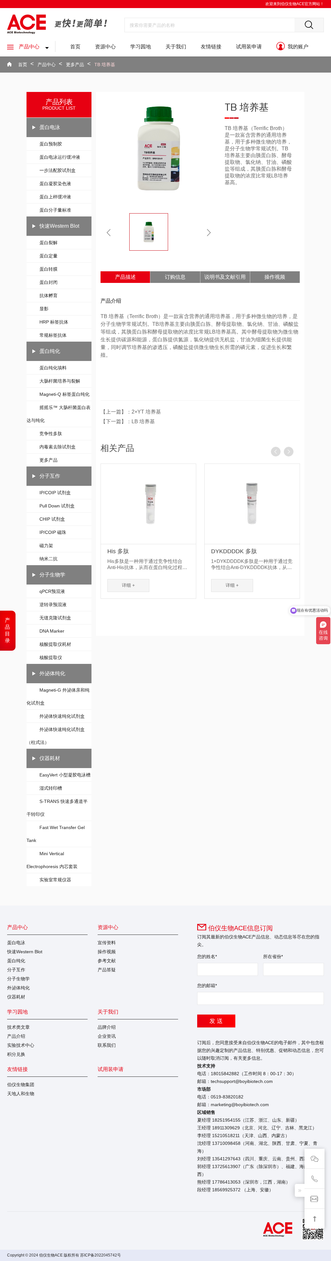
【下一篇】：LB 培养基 (128, 421)
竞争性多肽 (50, 433)
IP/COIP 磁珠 (52, 532)
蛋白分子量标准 (55, 210)
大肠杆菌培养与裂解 (59, 381)
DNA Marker (51, 631)
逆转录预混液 (53, 604)
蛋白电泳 (49, 127)
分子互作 (49, 476)
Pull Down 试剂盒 (57, 505)
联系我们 (107, 1045)
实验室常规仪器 (55, 879)
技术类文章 (18, 1027)
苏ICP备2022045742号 (100, 1255)
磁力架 (46, 545)
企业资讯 (107, 1036)
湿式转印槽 (50, 788)
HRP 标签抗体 (53, 322)
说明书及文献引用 (225, 277)
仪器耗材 (49, 758)
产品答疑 (107, 969)
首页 (75, 46)
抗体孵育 (48, 295)
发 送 (216, 1021)
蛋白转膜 (48, 269)
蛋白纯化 (49, 351)
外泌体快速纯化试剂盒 (62, 716)
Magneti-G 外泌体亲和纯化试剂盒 (58, 696)
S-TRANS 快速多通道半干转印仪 (57, 808)
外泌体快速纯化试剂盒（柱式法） (56, 736)
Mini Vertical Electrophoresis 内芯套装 (52, 860)
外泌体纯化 (52, 673)
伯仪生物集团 (20, 1084)
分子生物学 (52, 574)
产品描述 (125, 277)
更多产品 (75, 64)
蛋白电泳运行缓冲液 (59, 157)
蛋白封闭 (48, 282)
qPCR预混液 (52, 591)
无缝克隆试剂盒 (55, 617)
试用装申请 (249, 46)
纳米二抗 (48, 558)
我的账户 (297, 46)
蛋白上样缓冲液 (55, 196)
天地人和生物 (20, 1093)
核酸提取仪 (50, 657)
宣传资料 (107, 942)
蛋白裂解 (48, 242)
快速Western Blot (59, 226)
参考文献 (107, 960)
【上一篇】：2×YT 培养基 (131, 412)
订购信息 (175, 277)
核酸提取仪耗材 (55, 644)
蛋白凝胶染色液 (55, 183)
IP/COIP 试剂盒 (55, 492)
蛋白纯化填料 (53, 367)
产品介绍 (16, 1036)
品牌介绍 (107, 1027)
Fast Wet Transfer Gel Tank (56, 834)
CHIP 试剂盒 (52, 519)
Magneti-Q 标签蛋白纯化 (64, 394)
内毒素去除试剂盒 (57, 446)
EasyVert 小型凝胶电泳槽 (65, 774)
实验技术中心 (20, 1045)
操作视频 (274, 277)
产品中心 (29, 46)
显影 (43, 308)
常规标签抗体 (53, 335)
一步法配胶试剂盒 (57, 170)
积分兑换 (16, 1054)
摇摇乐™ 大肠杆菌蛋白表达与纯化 (59, 414)
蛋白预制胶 (50, 143)
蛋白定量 (48, 255)
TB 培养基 (104, 64)
